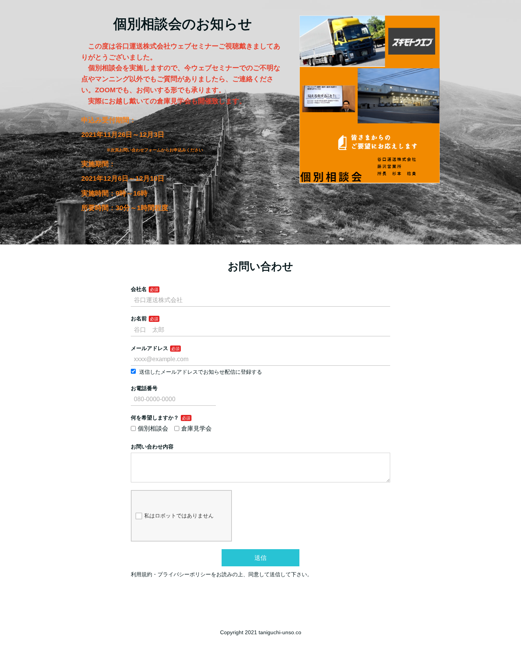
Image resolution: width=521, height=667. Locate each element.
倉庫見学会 (196, 428)
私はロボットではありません (179, 516)
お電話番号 (144, 388)
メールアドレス (149, 348)
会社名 (139, 289)
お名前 (139, 318)
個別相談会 (153, 428)
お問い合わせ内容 (152, 447)
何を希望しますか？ (155, 418)
